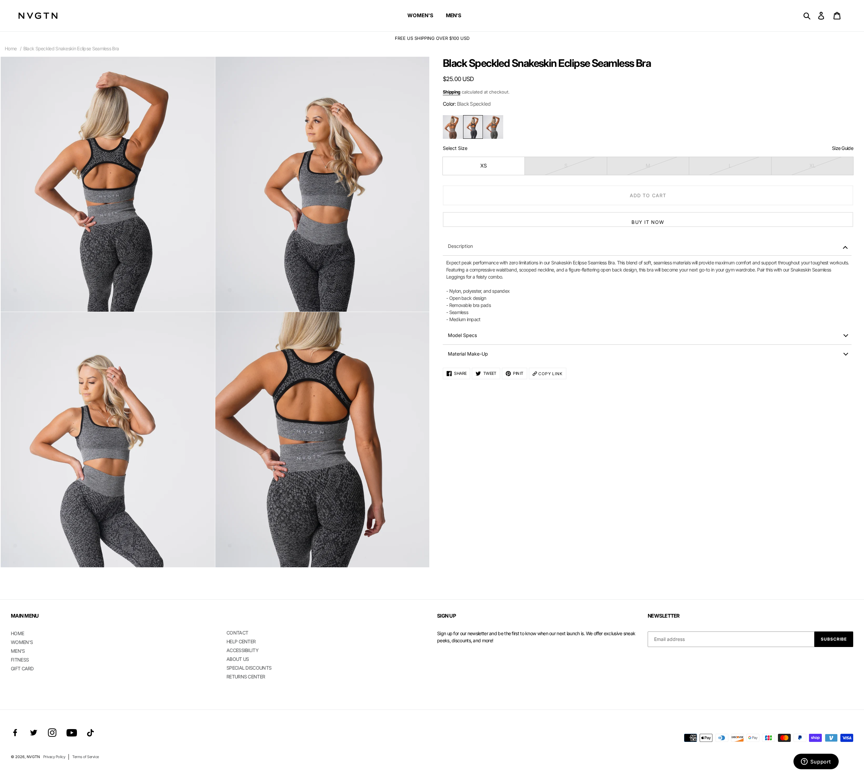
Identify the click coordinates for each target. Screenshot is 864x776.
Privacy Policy (54, 756)
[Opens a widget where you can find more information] (816, 762)
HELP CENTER (240, 641)
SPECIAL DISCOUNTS (248, 668)
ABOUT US (237, 659)
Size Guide (842, 148)
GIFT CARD (22, 668)
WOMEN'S (22, 642)
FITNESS (20, 660)
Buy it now (647, 222)
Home (11, 48)
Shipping (451, 92)
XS (483, 165)
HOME (17, 633)
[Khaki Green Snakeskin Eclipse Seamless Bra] (493, 127)
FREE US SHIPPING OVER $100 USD (432, 38)
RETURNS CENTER (245, 676)
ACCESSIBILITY (242, 650)
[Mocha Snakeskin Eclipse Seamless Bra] (453, 127)
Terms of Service (85, 756)
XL (812, 165)
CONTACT (237, 633)
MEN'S (18, 651)
